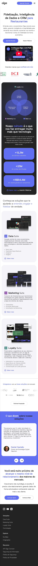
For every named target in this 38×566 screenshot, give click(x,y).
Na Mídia (5, 537)
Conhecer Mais (27, 497)
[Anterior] (22, 460)
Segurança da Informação (11, 551)
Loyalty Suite (7, 525)
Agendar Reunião (24, 3)
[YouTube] (8, 509)
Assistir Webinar (27, 40)
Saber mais (10, 258)
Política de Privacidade (10, 557)
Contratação (7, 528)
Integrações (6, 540)
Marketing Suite (8, 522)
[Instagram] (4, 509)
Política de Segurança (9, 554)
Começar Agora (11, 497)
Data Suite (6, 519)
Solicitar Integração (19, 403)
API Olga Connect (8, 549)
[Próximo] (16, 460)
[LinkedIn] (11, 509)
